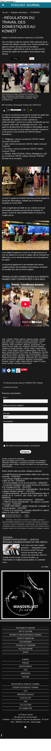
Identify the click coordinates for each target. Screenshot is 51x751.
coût (40, 343)
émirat (4, 346)
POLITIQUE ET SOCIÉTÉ (21, 520)
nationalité (21, 356)
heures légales (13, 350)
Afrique (16, 339)
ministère (45, 352)
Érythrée (34, 346)
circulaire (18, 341)
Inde (38, 350)
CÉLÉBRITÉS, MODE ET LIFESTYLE (13, 526)
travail (4, 363)
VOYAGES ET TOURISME (34, 528)
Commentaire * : (9, 421)
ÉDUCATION (36, 522)
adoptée (10, 339)
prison (4, 359)
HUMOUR (46, 528)
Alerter (40, 383)
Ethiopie (41, 346)
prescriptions (43, 358)
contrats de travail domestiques (26, 343)
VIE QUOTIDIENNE (41, 524)
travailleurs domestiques (23, 363)
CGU (25, 691)
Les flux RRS (25, 705)
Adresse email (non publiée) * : (14, 405)
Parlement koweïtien (9, 358)
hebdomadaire (41, 348)
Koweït (25, 352)
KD (21, 352)
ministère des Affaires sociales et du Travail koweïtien (21, 354)
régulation (29, 359)
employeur (26, 346)
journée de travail (13, 352)
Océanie (25, 677)
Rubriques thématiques (19, 12)
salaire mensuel (26, 361)
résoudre (5, 361)
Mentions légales (25, 694)
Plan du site (25, 698)
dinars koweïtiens (16, 345)
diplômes (27, 345)
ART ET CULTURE (26, 522)
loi (30, 352)
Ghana (32, 348)
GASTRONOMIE (30, 524)
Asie (3, 341)
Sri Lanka (42, 361)
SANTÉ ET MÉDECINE (17, 524)
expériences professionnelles (12, 348)
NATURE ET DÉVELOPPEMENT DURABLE (26, 635)
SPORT (27, 526)
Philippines (21, 358)
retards (11, 361)
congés (11, 343)
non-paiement (36, 356)
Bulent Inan (10, 341)
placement (30, 358)
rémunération (38, 359)
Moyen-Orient (12, 356)
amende (42, 339)
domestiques (35, 345)
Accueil (5, 12)
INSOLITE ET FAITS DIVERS (17, 528)
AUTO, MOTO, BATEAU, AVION (40, 526)
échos (43, 345)
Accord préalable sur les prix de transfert (20, 483)
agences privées (32, 339)
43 (27, 516)
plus (36, 358)
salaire (17, 361)
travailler (10, 363)
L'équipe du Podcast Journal (25, 687)
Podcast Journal (25, 5)
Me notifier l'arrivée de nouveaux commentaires (23, 446)
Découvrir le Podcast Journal (25, 684)
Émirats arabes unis (14, 346)
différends (5, 345)
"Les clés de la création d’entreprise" (18, 500)
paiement (45, 356)
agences (23, 339)
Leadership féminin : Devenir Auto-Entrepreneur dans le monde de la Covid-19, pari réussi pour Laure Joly (25, 494)
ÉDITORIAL (9, 520)
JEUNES (5, 528)
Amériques (25, 673)
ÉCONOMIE (35, 12)
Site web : (6, 413)
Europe (25, 659)
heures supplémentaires (27, 350)
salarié (35, 361)
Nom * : (6, 397)
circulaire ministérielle (30, 341)
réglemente (21, 359)
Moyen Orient (25, 666)
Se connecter (25, 708)
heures (4, 350)
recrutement (11, 359)
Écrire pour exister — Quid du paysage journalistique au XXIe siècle (25, 540)
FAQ (25, 701)
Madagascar (36, 352)
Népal (28, 356)
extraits (26, 348)
